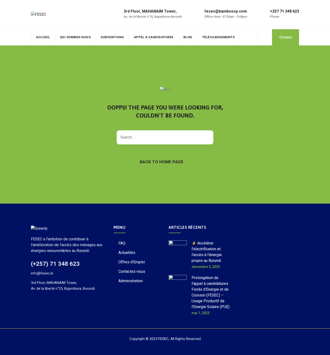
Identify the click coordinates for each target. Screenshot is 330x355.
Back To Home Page (162, 161)
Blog (187, 37)
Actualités (126, 252)
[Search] (264, 37)
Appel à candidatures (153, 37)
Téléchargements (218, 37)
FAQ (121, 243)
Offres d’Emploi (131, 262)
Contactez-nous (131, 271)
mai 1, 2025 (200, 313)
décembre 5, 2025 (206, 267)
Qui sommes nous (75, 37)
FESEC (163, 339)
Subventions (112, 37)
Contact (285, 37)
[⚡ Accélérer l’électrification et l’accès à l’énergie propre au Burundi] (178, 254)
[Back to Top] (319, 347)
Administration (130, 281)
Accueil (43, 37)
